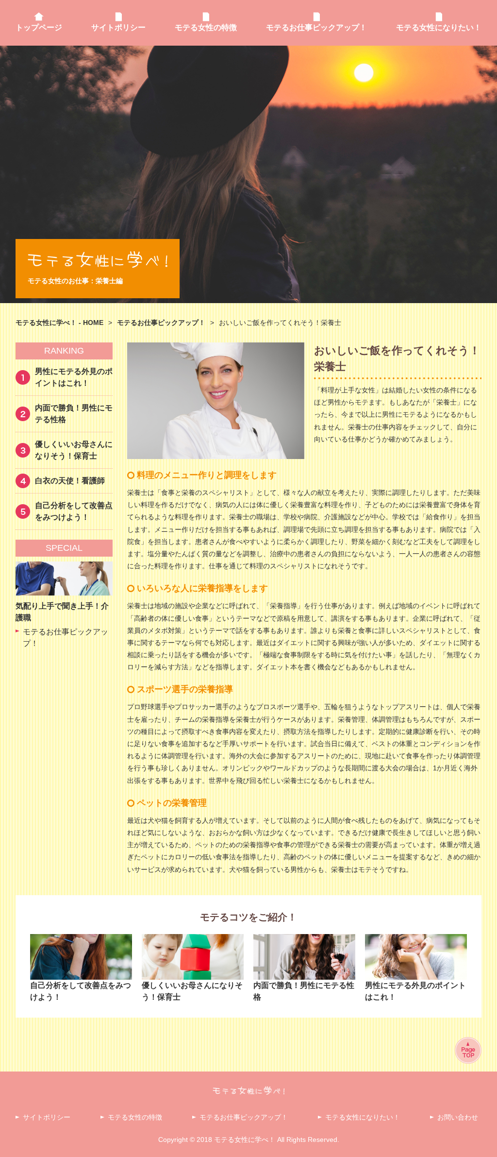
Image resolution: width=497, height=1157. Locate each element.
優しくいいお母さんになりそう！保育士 (74, 450)
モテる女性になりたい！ (438, 27)
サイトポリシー (118, 27)
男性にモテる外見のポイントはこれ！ (74, 377)
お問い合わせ (457, 1117)
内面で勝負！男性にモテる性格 (74, 414)
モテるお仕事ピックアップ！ (316, 27)
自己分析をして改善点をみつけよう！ (74, 511)
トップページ (39, 27)
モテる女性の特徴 (206, 27)
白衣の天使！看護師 (70, 480)
